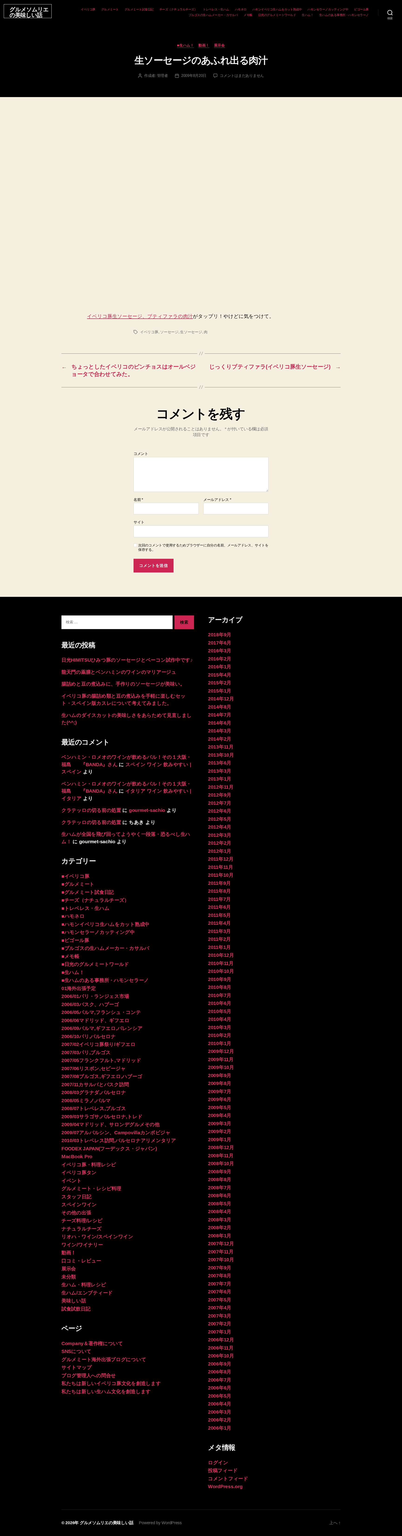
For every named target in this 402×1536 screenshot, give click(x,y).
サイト (139, 522)
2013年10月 (221, 755)
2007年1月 (219, 1331)
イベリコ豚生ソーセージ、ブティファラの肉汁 (140, 316)
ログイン (218, 1462)
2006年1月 (219, 1428)
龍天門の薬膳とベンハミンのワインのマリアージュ (118, 672)
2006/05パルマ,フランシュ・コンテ (101, 1012)
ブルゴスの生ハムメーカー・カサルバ (213, 15)
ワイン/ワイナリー (82, 1244)
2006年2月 (219, 1419)
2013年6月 (219, 762)
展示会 (219, 45)
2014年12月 (221, 698)
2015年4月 (219, 674)
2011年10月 (221, 875)
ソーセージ (169, 332)
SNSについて (76, 1351)
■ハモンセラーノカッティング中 (98, 932)
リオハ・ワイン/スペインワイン (97, 1236)
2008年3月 (219, 1219)
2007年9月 (219, 1267)
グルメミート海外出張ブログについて (103, 1359)
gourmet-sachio (147, 810)
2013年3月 (219, 771)
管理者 (162, 76)
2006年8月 (219, 1371)
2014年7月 (219, 714)
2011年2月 (219, 939)
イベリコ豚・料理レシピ (88, 1164)
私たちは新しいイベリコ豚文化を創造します (111, 1383)
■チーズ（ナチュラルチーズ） (95, 900)
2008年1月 (219, 1235)
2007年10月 (221, 1259)
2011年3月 (219, 931)
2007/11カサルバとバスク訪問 (95, 1084)
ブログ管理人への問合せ (88, 1375)
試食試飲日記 (75, 1308)
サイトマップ (76, 1367)
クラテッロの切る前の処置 (91, 810)
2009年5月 (219, 1107)
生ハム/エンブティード (87, 1292)
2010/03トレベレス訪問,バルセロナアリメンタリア (118, 1140)
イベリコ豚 (88, 9)
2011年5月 (219, 915)
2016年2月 (219, 658)
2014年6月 (219, 723)
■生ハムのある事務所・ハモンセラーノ (105, 980)
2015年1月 (219, 690)
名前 (138, 500)
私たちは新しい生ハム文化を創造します (106, 1391)
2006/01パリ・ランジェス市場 (95, 996)
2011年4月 (219, 923)
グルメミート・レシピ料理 (91, 1188)
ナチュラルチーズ (81, 1228)
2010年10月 (221, 971)
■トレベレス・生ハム (85, 908)
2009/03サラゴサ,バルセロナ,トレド (101, 1116)
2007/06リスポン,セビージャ (93, 1068)
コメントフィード (228, 1478)
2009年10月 (221, 1067)
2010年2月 (219, 1035)
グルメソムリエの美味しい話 (29, 12)
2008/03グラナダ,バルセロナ (93, 1092)
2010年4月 (219, 1019)
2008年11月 (221, 1155)
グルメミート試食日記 (139, 9)
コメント (141, 454)
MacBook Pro (76, 1156)
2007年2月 (219, 1323)
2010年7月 (219, 995)
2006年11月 (221, 1347)
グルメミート (110, 9)
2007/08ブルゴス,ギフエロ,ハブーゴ (101, 1076)
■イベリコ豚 (75, 876)
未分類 (68, 1276)
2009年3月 (219, 1123)
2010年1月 (219, 1043)
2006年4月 (219, 1403)
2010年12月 (221, 955)
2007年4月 (219, 1307)
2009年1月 (219, 1139)
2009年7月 (219, 1091)
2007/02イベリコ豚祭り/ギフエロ (98, 1044)
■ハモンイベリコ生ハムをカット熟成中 (105, 924)
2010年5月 (219, 1011)
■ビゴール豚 (75, 940)
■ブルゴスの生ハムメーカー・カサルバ (105, 948)
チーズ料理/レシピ (82, 1220)
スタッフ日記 (76, 1196)
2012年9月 (219, 794)
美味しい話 (73, 1300)
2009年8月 (219, 1083)
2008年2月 (219, 1227)
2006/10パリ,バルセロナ (88, 1036)
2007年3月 (219, 1315)
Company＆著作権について (92, 1343)
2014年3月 (219, 730)
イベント (71, 1180)
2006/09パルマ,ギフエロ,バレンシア (101, 1028)
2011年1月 (219, 947)
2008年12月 (221, 1147)
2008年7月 (219, 1187)
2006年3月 (219, 1412)
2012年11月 (221, 787)
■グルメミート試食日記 (87, 892)
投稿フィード (223, 1470)
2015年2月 (219, 682)
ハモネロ (241, 9)
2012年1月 (219, 851)
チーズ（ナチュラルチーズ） (178, 9)
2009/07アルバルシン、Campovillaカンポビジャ (116, 1132)
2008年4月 (219, 1211)
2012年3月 (219, 835)
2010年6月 (219, 1003)
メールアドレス (217, 500)
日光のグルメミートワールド (277, 15)
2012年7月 (219, 803)
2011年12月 (221, 859)
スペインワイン (79, 1204)
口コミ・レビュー (81, 1260)
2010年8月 (219, 987)
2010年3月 (219, 1027)
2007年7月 (219, 1283)
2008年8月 (219, 1179)
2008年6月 (219, 1195)
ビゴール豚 (361, 9)
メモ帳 (248, 15)
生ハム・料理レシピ (83, 1284)
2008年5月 (219, 1203)
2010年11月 (221, 963)
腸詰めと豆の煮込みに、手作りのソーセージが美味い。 (123, 683)
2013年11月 (221, 746)
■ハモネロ (73, 916)
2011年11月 (220, 867)
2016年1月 (219, 666)
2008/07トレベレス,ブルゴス (93, 1108)
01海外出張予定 (78, 988)
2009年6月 (219, 1099)
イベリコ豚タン (79, 1172)
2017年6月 (219, 642)
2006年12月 (221, 1339)
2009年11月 (221, 1059)
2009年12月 (221, 1051)
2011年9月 (219, 883)
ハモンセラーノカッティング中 (328, 9)
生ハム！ (307, 15)
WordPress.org (225, 1486)
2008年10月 (221, 1163)
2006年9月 (219, 1363)
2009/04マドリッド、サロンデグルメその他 (110, 1124)
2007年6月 (219, 1291)
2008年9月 (219, 1171)
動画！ (203, 45)
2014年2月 (219, 739)
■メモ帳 (70, 956)
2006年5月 (219, 1396)
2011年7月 (219, 899)
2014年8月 (219, 706)
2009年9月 (219, 1075)
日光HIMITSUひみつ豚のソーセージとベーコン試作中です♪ (127, 660)
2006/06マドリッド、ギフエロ (95, 1020)
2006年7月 (219, 1379)
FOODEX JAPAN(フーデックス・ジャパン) (109, 1148)
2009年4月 (219, 1115)
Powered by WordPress (160, 1522)
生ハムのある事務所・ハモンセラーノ (344, 15)
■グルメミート (77, 884)
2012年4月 (219, 827)
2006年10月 (221, 1355)
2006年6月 (219, 1387)
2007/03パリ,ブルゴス (86, 1052)
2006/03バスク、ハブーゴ (90, 1004)
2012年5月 (219, 819)
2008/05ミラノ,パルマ (86, 1100)
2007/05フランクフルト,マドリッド (101, 1060)
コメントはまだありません (242, 76)
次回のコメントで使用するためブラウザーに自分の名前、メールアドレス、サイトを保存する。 (203, 547)
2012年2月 (219, 843)
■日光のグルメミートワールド (95, 964)
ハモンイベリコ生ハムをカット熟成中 (277, 9)
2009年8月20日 (193, 76)
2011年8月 (219, 891)
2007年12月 (221, 1243)
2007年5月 (219, 1299)
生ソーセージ (191, 332)
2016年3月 (219, 650)
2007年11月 (221, 1251)
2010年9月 (219, 979)
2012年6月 (219, 811)
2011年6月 (219, 907)
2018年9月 (219, 634)
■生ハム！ (185, 45)
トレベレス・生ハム (216, 9)
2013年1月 (219, 778)
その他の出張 (76, 1212)
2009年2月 (219, 1131)
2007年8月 (219, 1275)
